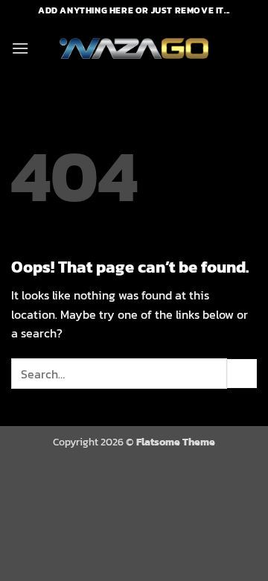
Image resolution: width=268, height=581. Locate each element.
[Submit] (242, 373)
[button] (20, 48)
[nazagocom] (134, 49)
